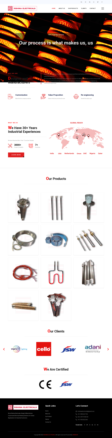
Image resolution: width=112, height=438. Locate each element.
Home (53, 8)
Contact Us (48, 422)
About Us (62, 8)
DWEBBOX (75, 434)
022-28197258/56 (82, 417)
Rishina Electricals (49, 434)
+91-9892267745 (82, 414)
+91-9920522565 (82, 419)
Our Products (73, 8)
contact (93, 8)
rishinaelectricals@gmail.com (85, 411)
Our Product (48, 416)
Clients (84, 8)
